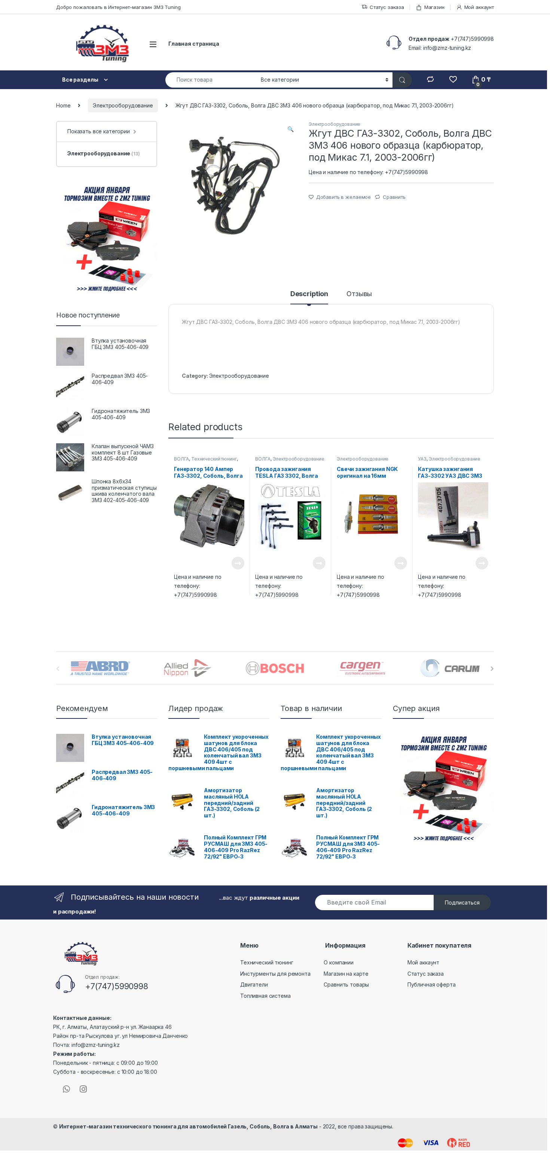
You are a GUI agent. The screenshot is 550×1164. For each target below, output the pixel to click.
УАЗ (422, 459)
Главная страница (193, 43)
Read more (237, 563)
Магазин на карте (346, 973)
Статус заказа (387, 7)
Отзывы (359, 294)
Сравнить (394, 197)
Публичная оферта (431, 984)
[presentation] (492, 668)
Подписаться (462, 902)
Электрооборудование (123, 105)
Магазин (434, 7)
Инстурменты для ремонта (275, 973)
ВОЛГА (181, 459)
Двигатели (254, 984)
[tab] (309, 297)
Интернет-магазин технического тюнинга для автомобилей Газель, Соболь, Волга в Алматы (188, 1126)
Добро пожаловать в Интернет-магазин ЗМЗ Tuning (118, 7)
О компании (339, 962)
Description (309, 294)
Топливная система (265, 996)
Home (63, 105)
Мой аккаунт (479, 7)
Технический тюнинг (213, 459)
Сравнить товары (346, 984)
